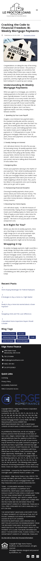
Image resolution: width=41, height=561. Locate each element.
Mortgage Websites (16, 550)
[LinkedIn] (33, 556)
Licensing (4, 378)
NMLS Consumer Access (9, 389)
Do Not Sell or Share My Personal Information (17, 538)
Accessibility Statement (9, 385)
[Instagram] (38, 556)
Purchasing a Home (29, 35)
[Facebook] (28, 556)
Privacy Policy (6, 381)
